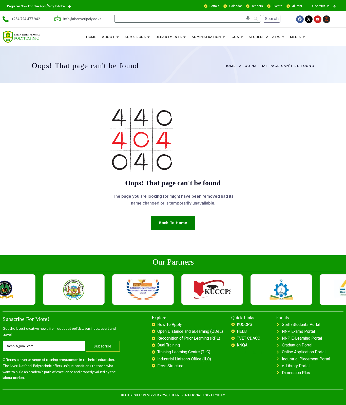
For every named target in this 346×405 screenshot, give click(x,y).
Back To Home (173, 222)
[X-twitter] (309, 19)
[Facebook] (300, 19)
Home (230, 66)
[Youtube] (317, 19)
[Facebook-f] (235, 352)
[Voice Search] (247, 18)
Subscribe (102, 346)
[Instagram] (326, 19)
